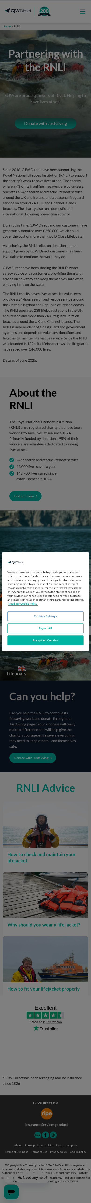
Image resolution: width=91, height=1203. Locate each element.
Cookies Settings (45, 616)
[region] (45, 601)
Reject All (45, 628)
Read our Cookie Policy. (23, 603)
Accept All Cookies (45, 640)
